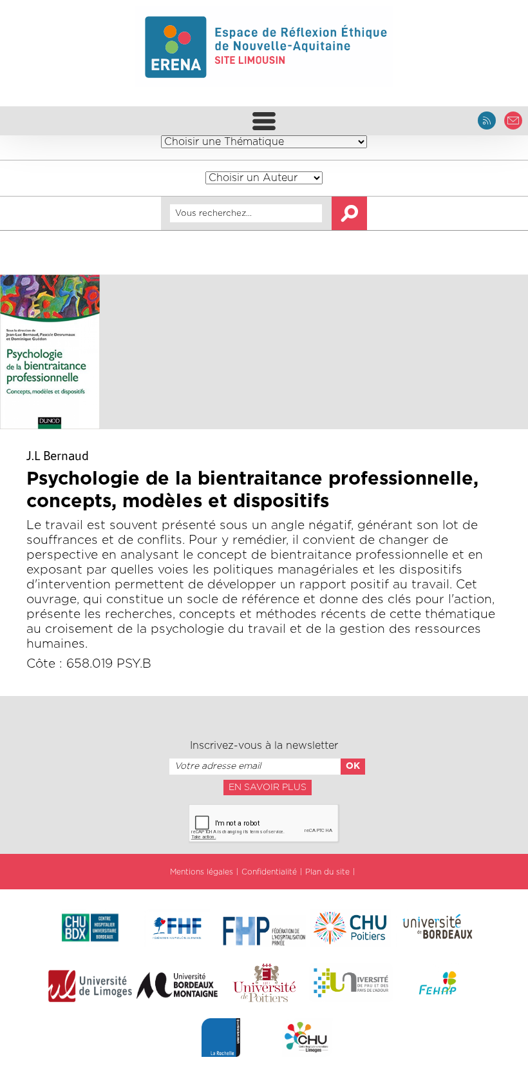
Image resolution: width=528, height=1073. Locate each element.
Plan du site (327, 872)
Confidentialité (269, 872)
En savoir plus (267, 787)
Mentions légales (201, 872)
